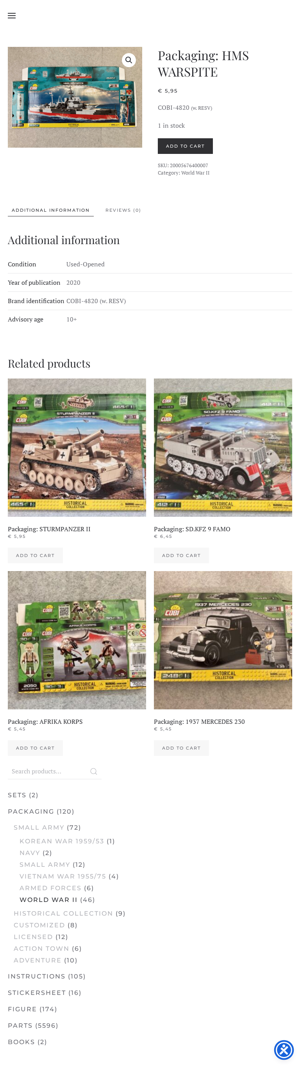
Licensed (33, 937)
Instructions (37, 976)
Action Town (42, 948)
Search (94, 771)
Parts (20, 1025)
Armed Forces (51, 888)
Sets (17, 795)
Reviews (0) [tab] (123, 210)
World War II (195, 172)
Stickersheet (37, 992)
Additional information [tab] (51, 210)
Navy (30, 853)
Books (21, 1042)
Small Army (39, 827)
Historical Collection (63, 913)
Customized (39, 925)
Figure (22, 1009)
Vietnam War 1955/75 (63, 876)
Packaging (31, 811)
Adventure (38, 960)
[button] (12, 15)
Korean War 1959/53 (62, 841)
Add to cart (185, 146)
